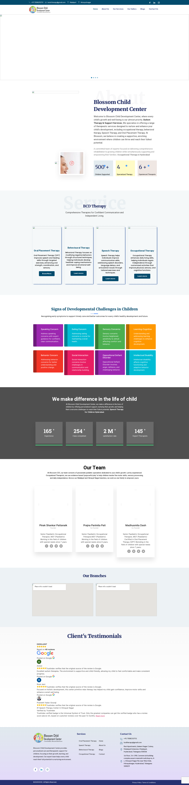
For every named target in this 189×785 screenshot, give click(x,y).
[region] (94, 47)
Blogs (142, 9)
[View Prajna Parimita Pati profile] (94, 522)
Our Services (118, 9)
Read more (100, 716)
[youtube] (61, 546)
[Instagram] (158, 2)
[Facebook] (149, 2)
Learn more (78, 273)
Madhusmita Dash (135, 525)
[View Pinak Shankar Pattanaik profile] (53, 522)
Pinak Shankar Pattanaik (53, 525)
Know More (46, 274)
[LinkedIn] (154, 2)
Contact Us (153, 9)
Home (95, 9)
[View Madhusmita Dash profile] (135, 522)
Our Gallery (131, 9)
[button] (91, 77)
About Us (105, 9)
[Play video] (71, 163)
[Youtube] (87, 546)
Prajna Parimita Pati (94, 525)
